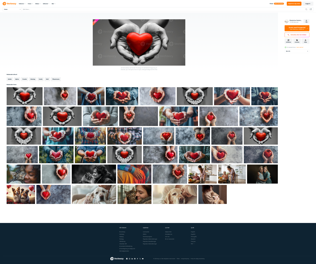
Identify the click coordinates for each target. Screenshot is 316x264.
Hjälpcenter (168, 232)
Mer (53, 3)
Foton (29, 3)
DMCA (144, 234)
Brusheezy (122, 232)
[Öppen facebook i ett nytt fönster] (127, 258)
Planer (271, 3)
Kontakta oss (168, 234)
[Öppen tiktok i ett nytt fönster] (137, 258)
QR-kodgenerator (124, 251)
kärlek (10, 79)
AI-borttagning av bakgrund (127, 248)
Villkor (178, 258)
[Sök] (306, 9)
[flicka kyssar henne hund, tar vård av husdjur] (212, 194)
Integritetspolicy (185, 258)
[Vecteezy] (9, 3)
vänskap (32, 79)
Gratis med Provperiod (297, 28)
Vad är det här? (299, 47)
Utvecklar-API (123, 244)
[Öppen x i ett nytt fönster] (140, 258)
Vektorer (21, 3)
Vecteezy (121, 234)
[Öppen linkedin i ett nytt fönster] (132, 258)
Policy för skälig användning (197, 258)
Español (193, 234)
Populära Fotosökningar (149, 241)
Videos (37, 3)
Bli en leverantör (169, 239)
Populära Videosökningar (150, 244)
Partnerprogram (147, 236)
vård (47, 79)
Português (194, 236)
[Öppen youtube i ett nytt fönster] (142, 258)
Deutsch (193, 239)
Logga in (307, 3)
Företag (121, 239)
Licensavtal (146, 232)
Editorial (45, 3)
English (193, 232)
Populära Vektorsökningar (150, 239)
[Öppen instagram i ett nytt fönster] (129, 258)
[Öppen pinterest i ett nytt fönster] (134, 258)
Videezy (121, 236)
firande (24, 79)
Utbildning (122, 241)
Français (193, 241)
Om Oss (167, 236)
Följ (306, 22)
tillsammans (55, 79)
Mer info (288, 51)
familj (40, 79)
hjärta (17, 79)
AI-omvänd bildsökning (125, 246)
